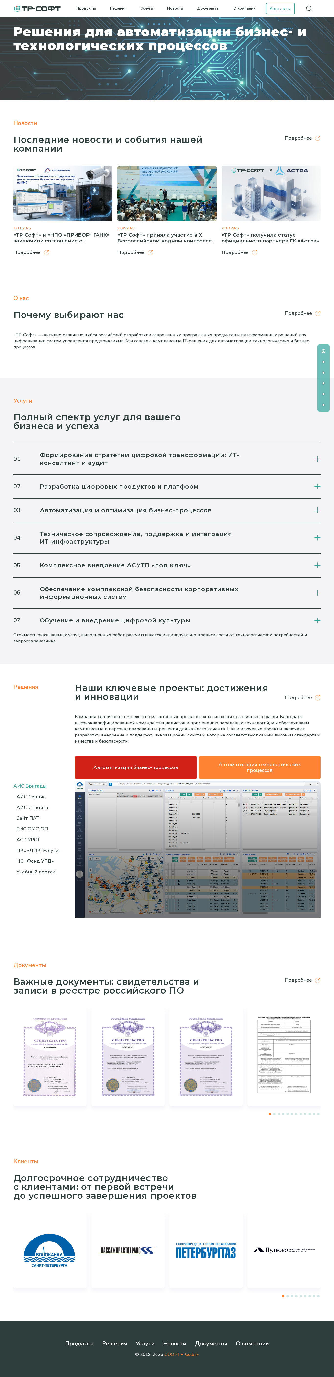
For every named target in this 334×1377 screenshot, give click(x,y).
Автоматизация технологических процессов (260, 767)
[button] (270, 1114)
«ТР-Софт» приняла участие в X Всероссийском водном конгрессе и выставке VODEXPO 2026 (164, 241)
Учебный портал (36, 872)
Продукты (86, 8)
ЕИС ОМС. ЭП (32, 829)
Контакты (280, 8)
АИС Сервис (30, 796)
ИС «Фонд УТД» (35, 861)
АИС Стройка (32, 807)
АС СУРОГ (28, 839)
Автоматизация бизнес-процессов (135, 767)
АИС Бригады (29, 786)
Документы (208, 8)
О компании (244, 8)
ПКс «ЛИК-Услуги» (38, 850)
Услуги (147, 8)
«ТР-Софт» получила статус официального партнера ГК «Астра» (270, 238)
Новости (175, 8)
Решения (118, 8)
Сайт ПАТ (28, 818)
